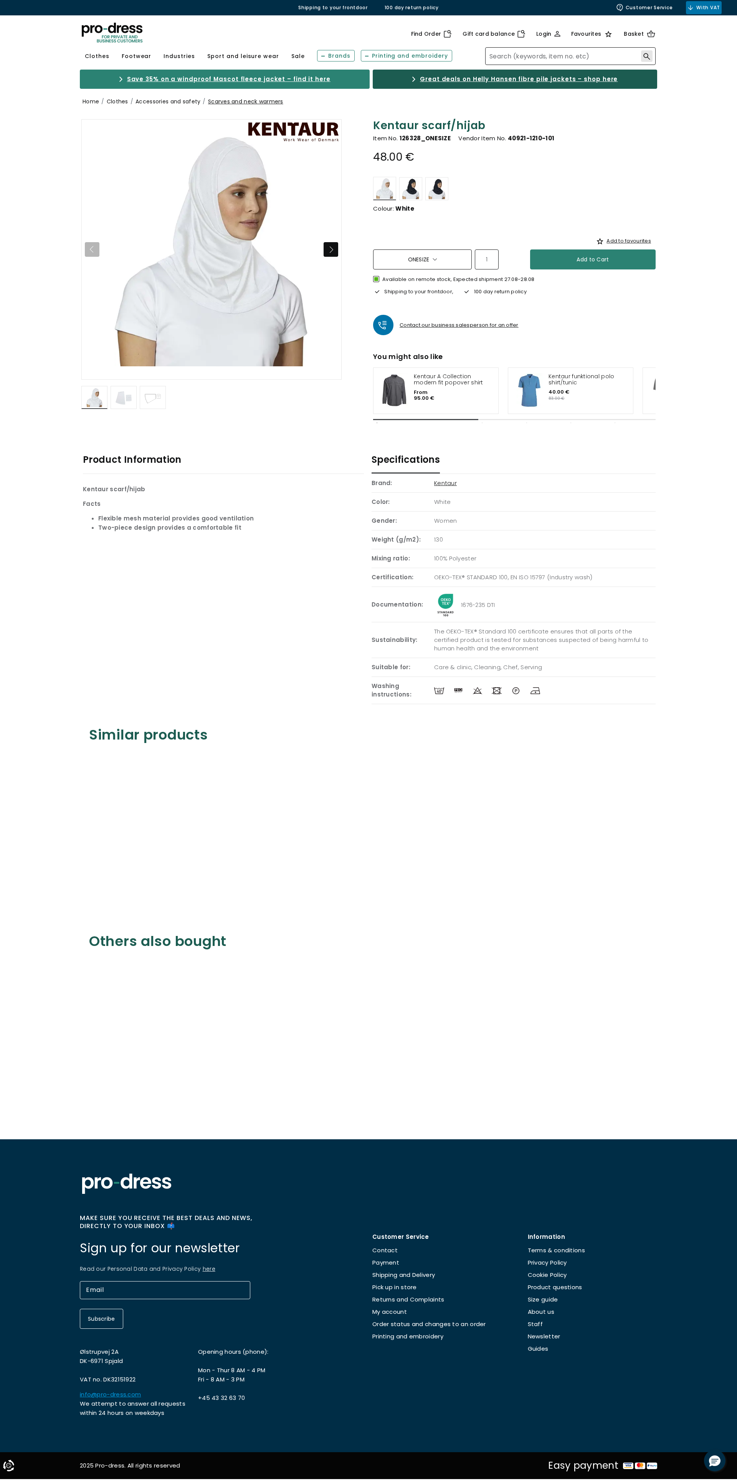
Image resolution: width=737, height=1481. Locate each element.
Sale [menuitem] (298, 56)
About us (541, 1312)
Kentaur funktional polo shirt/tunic (581, 379)
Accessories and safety (168, 101)
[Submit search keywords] (647, 56)
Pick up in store (394, 1287)
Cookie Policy (547, 1275)
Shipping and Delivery (403, 1275)
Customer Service (649, 7)
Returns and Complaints (408, 1299)
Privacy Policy (547, 1262)
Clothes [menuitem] (97, 56)
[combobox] (570, 56)
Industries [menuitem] (179, 56)
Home (91, 101)
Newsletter (544, 1336)
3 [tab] (526, 423)
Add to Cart (593, 259)
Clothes (117, 101)
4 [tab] (571, 423)
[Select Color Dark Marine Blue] (410, 188)
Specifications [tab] (406, 459)
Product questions (555, 1287)
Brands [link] (339, 56)
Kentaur (445, 483)
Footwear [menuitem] (137, 56)
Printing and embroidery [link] (410, 56)
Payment (385, 1262)
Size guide (543, 1299)
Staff (535, 1324)
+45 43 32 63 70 (221, 1398)
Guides (538, 1349)
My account (389, 1312)
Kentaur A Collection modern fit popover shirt (448, 379)
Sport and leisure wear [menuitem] (243, 56)
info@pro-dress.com (110, 1394)
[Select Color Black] (436, 188)
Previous (92, 249)
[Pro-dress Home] (112, 33)
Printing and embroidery (407, 1336)
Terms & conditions (556, 1250)
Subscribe (101, 1319)
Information (546, 1237)
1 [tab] (377, 423)
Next (331, 249)
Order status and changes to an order (429, 1324)
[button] (714, 1460)
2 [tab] (482, 423)
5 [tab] (615, 423)
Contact (385, 1250)
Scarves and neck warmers (245, 101)
